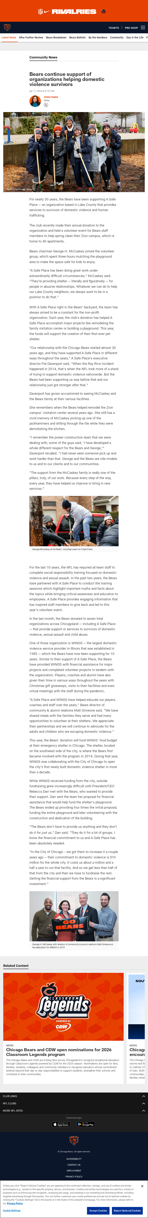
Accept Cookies (98, 1210)
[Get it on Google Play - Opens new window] (86, 1126)
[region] (74, 1199)
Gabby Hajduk (51, 97)
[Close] (142, 1186)
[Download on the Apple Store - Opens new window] (61, 1125)
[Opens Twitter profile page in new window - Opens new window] (46, 105)
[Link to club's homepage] (7, 26)
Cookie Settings (12, 1210)
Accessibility (74, 1159)
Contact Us (74, 1165)
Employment (74, 1170)
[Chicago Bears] (74, 1141)
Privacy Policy (74, 1176)
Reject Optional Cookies (127, 1210)
